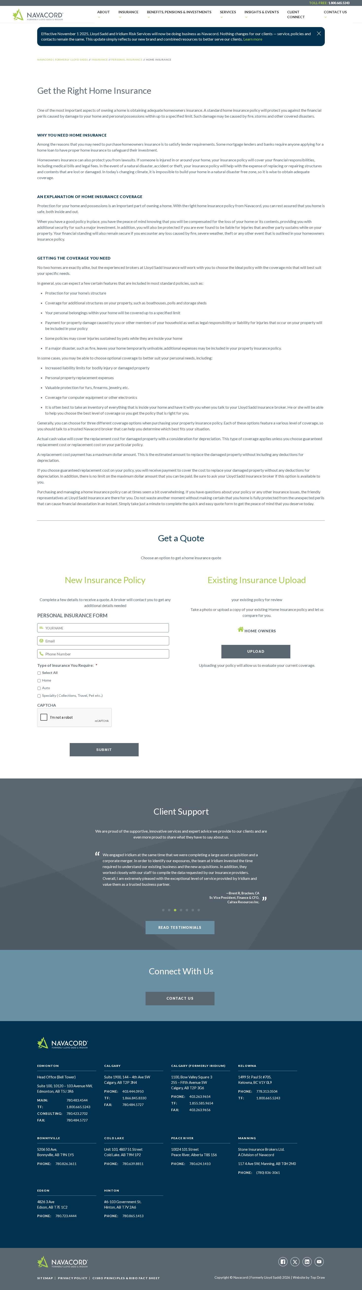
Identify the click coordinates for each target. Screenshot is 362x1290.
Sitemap (45, 1278)
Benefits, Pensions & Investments (179, 12)
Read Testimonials (180, 927)
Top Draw (317, 1277)
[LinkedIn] (307, 1261)
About (103, 12)
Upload (256, 651)
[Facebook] (283, 1261)
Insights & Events (262, 12)
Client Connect (296, 14)
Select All (50, 672)
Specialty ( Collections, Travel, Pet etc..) (72, 695)
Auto (46, 688)
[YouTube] (319, 1261)
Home (46, 680)
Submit (104, 750)
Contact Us (335, 12)
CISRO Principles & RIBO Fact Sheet (126, 1278)
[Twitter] (295, 1261)
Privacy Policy (72, 1278)
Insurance (128, 12)
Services (228, 12)
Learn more (252, 39)
